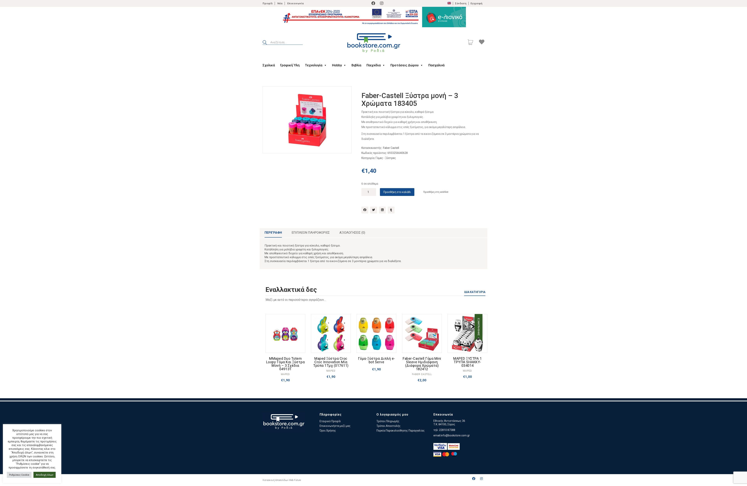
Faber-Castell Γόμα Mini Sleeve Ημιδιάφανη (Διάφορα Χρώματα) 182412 (422, 364)
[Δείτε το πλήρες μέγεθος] (269, 92)
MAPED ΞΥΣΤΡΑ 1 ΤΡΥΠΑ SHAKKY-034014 (467, 362)
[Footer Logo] (284, 422)
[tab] (273, 233)
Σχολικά (269, 65)
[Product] (285, 334)
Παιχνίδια (373, 65)
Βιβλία (356, 65)
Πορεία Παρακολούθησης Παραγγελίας (400, 430)
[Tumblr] (391, 210)
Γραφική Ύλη (290, 65)
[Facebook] (373, 3)
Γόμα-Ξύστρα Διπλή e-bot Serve (376, 360)
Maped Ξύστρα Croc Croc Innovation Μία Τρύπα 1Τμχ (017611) (331, 362)
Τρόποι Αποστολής (388, 425)
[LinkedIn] (382, 210)
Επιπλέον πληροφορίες (311, 232)
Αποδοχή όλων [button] (44, 474)
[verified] (440, 446)
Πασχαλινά (436, 65)
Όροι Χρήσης (328, 430)
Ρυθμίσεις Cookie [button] (19, 474)
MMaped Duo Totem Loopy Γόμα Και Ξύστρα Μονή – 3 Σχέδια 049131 (285, 364)
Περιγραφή (273, 232)
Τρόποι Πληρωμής (387, 421)
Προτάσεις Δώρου (404, 65)
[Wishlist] (481, 42)
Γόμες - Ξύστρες (386, 158)
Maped (285, 374)
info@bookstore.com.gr (455, 435)
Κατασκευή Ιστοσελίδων (275, 480)
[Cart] (470, 43)
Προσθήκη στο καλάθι (397, 192)
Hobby (337, 65)
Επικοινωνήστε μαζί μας (335, 425)
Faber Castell (391, 147)
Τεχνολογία (313, 65)
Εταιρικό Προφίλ (330, 421)
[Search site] (265, 43)
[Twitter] (373, 210)
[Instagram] (381, 3)
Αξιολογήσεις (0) (352, 232)
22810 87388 (447, 430)
